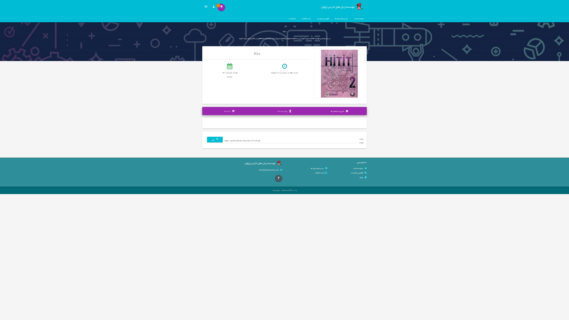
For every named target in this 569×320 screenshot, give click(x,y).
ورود (361, 177)
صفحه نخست (359, 18)
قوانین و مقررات (323, 18)
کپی (213, 139)
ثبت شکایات (306, 18)
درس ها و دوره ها (341, 18)
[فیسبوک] (278, 178)
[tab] (339, 111)
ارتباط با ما (292, 18)
